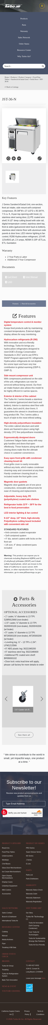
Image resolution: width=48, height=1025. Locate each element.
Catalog (5, 932)
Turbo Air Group (7, 966)
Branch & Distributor (9, 917)
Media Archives (7, 939)
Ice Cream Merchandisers (11, 872)
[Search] (43, 66)
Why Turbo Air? (24, 56)
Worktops (5, 860)
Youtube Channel (11, 991)
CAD (9, 282)
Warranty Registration (34, 902)
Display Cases (7, 882)
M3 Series (29, 856)
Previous (6, 699)
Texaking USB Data (9, 947)
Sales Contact (7, 913)
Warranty (24, 31)
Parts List (29, 875)
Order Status (24, 44)
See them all (24, 735)
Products (24, 19)
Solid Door (34, 79)
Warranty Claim (31, 894)
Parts (24, 25)
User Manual (31, 277)
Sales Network (24, 37)
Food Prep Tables (8, 852)
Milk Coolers (6, 890)
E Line (28, 864)
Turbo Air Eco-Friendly (37, 945)
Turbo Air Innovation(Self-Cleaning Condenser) (36, 925)
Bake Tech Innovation (10, 980)
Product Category (25, 77)
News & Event (9, 986)
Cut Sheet (12, 277)
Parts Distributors (32, 879)
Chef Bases (6, 864)
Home (7, 77)
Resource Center (24, 50)
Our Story (29, 913)
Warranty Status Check (34, 890)
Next (42, 699)
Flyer (4, 944)
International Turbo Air (10, 921)
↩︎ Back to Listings (11, 87)
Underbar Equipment (9, 886)
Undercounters (7, 856)
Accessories (6, 894)
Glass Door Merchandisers (11, 868)
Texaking (5, 970)
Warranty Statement (33, 898)
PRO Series (30, 848)
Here (43, 978)
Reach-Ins (5, 848)
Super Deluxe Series (33, 852)
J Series (29, 860)
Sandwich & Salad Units (20, 79)
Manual (4, 936)
